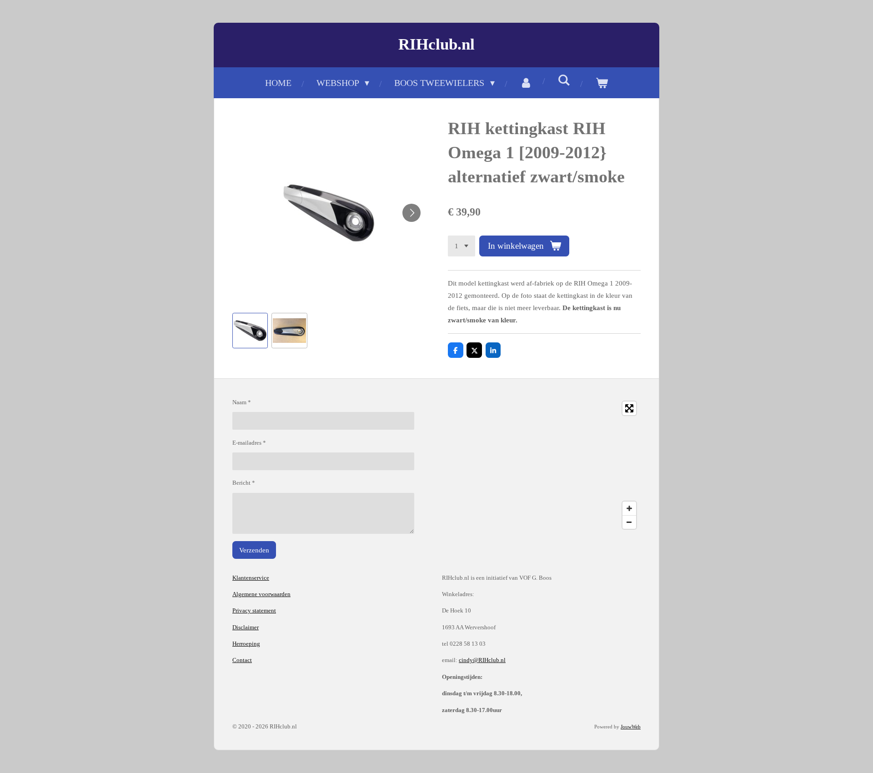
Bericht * (243, 482)
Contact (242, 660)
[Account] (526, 83)
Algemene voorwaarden (261, 594)
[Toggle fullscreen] (629, 408)
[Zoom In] (629, 508)
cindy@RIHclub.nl (482, 660)
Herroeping (246, 643)
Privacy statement (254, 610)
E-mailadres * (249, 442)
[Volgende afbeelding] (411, 213)
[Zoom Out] (629, 522)
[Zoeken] (563, 80)
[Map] (541, 465)
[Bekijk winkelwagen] (601, 83)
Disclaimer (245, 627)
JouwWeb (631, 726)
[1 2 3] (461, 246)
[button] (250, 330)
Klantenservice (250, 577)
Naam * (241, 402)
